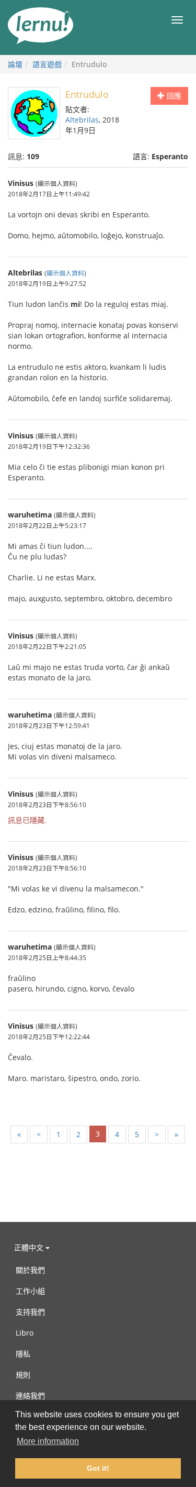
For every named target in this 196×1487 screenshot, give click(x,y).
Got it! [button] (98, 1468)
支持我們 (30, 1312)
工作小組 (30, 1291)
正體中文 (29, 1247)
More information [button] (48, 1441)
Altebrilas (82, 120)
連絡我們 (30, 1396)
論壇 (15, 64)
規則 (23, 1375)
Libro (24, 1333)
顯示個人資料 (65, 273)
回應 (173, 96)
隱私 (23, 1354)
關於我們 (30, 1270)
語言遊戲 (47, 64)
